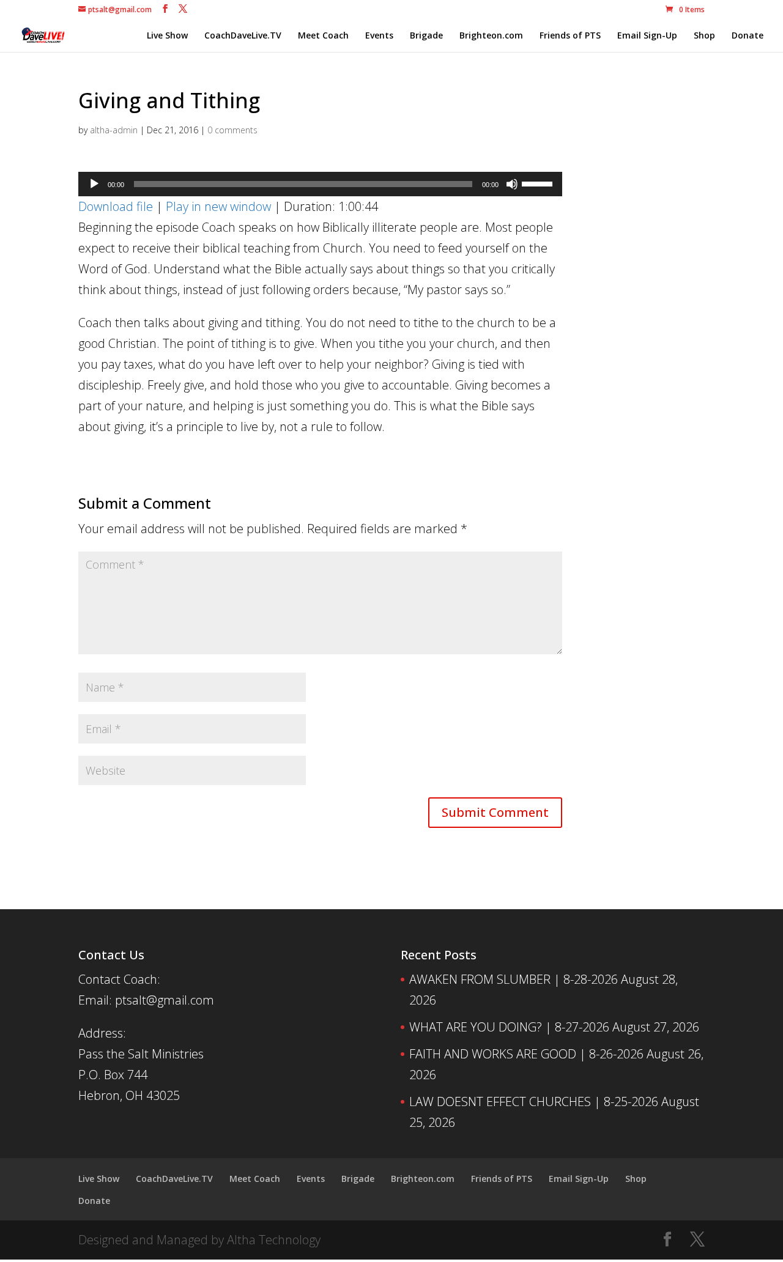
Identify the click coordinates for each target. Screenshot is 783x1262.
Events (379, 36)
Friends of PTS (570, 36)
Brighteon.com (491, 36)
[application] (320, 184)
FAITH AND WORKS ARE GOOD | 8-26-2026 (526, 1054)
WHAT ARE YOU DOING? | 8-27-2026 (509, 1027)
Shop (704, 36)
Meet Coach (323, 36)
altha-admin (114, 130)
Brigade (426, 36)
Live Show (167, 36)
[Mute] (512, 184)
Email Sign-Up (647, 36)
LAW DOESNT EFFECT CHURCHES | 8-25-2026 (533, 1101)
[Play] (94, 184)
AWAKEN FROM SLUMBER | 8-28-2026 (513, 979)
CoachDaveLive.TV (242, 36)
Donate (747, 36)
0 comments (232, 130)
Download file (115, 206)
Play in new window (218, 206)
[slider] (539, 183)
